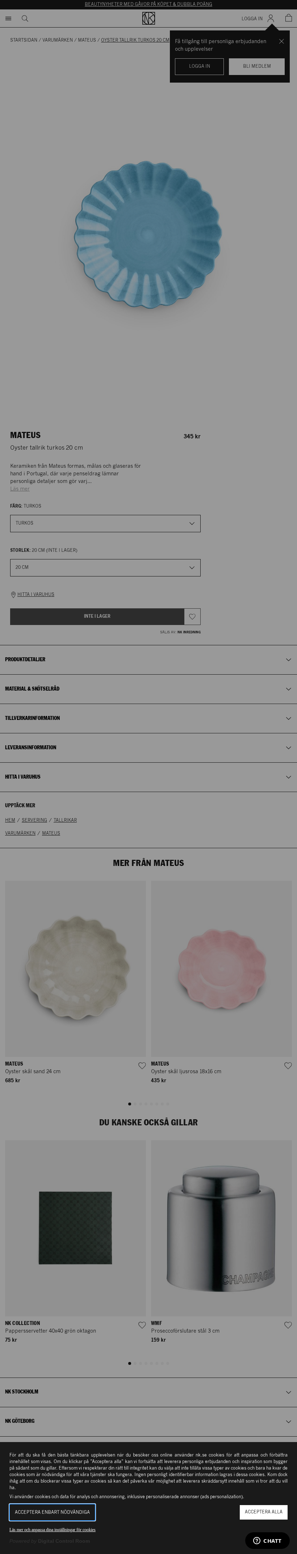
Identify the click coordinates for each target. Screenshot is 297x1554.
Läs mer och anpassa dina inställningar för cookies (52, 1529)
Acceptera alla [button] (264, 1512)
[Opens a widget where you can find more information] (267, 1541)
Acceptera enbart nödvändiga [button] (52, 1513)
